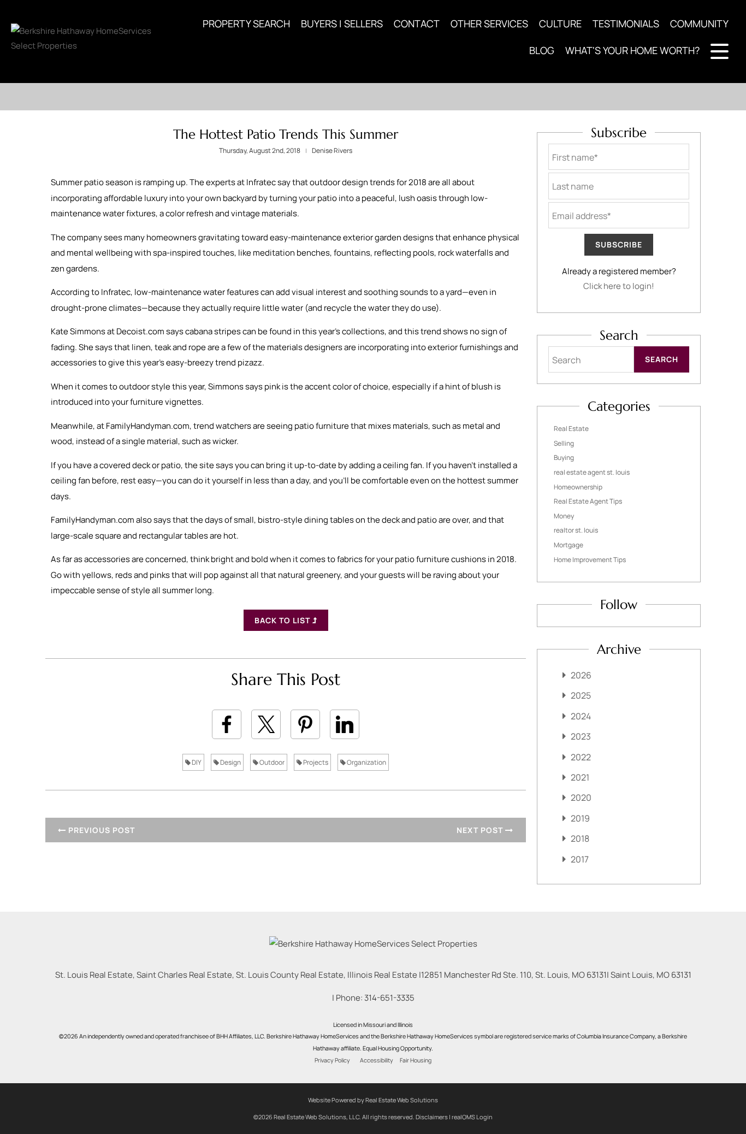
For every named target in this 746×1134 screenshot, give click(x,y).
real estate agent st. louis (592, 472)
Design (230, 762)
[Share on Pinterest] (305, 724)
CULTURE (560, 23)
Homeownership (578, 487)
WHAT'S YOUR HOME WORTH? (632, 50)
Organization (366, 762)
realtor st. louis (576, 530)
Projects (315, 762)
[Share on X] (266, 724)
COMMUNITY (699, 23)
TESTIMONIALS (626, 23)
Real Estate (571, 428)
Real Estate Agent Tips (588, 501)
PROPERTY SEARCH (246, 23)
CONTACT (417, 23)
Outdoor (271, 762)
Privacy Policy (332, 1060)
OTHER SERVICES (489, 23)
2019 (580, 818)
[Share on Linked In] (344, 724)
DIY (196, 762)
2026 (581, 675)
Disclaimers (432, 1117)
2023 (581, 736)
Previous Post (100, 830)
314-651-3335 (389, 997)
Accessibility (376, 1060)
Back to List (283, 620)
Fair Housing (415, 1060)
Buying (564, 457)
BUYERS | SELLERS (342, 23)
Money (564, 516)
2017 (580, 859)
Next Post (481, 830)
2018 (580, 838)
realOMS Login (472, 1117)
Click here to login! (618, 286)
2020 (581, 798)
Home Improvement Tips (590, 559)
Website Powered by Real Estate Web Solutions (373, 1100)
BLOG (541, 50)
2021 (580, 777)
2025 (581, 695)
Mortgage (568, 545)
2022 (581, 757)
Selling (564, 443)
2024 (581, 716)
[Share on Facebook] (226, 724)
